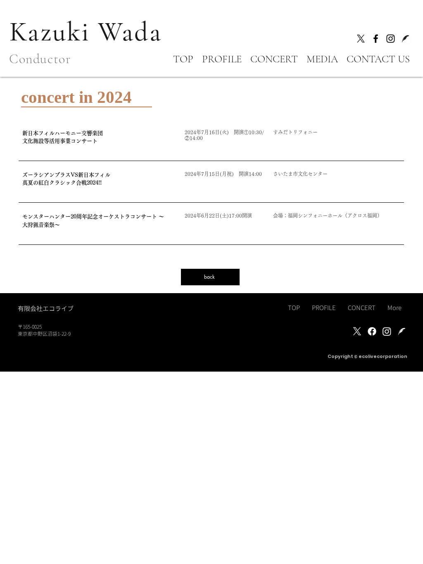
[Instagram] (390, 38)
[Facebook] (375, 38)
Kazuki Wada (86, 32)
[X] (360, 38)
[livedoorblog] (405, 38)
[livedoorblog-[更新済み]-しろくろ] (401, 331)
